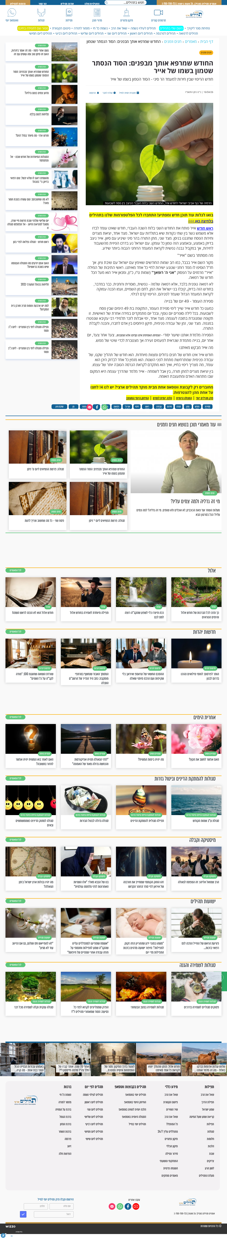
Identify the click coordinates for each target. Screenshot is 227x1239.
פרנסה (68, 1138)
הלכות (211, 1146)
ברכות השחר (65, 1131)
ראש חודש (205, 228)
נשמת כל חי (100, 28)
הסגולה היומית (184, 398)
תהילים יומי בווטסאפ (135, 1094)
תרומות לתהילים (18, 4)
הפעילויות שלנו (92, 4)
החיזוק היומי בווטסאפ (135, 1102)
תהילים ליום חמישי (40, 33)
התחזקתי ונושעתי (169, 1161)
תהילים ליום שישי (94, 1138)
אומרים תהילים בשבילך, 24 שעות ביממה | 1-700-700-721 (189, 4)
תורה (178, 406)
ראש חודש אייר (147, 407)
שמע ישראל (208, 1109)
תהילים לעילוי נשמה (143, 28)
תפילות (209, 1087)
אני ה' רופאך (127, 407)
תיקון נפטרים (171, 1138)
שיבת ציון (59, 406)
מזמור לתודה (82, 28)
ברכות (67, 1087)
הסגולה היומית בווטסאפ (134, 1116)
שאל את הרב (119, 28)
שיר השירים (172, 1109)
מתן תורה (188, 407)
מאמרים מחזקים (170, 1175)
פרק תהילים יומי (204, 398)
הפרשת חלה (65, 1153)
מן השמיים (73, 407)
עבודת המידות (159, 407)
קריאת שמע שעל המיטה (201, 1116)
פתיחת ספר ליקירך (198, 28)
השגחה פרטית (170, 1168)
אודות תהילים (67, 4)
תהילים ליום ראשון (141, 33)
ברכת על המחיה (63, 1109)
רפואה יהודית (116, 407)
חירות (169, 406)
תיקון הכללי (172, 1146)
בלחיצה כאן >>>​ (200, 221)
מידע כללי (171, 1087)
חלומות (210, 1138)
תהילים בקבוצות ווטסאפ (130, 1087)
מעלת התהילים (206, 1175)
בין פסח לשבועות (85, 407)
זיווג (69, 1146)
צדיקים (210, 1161)
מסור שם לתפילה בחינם (33, 28)
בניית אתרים (18, 1232)
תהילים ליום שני (117, 33)
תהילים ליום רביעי (66, 33)
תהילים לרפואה (188, 33)
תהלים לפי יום (94, 1087)
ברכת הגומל (65, 1116)
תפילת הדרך (207, 1102)
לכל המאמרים (15, 570)
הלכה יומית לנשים (162, 398)
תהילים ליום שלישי (92, 33)
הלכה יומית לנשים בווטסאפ (132, 1109)
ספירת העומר (207, 407)
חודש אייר (197, 407)
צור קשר (43, 4)
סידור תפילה (171, 1153)
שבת (211, 1153)
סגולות (210, 1131)
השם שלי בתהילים (171, 28)
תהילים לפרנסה (165, 33)
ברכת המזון (65, 1124)
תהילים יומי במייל (137, 1124)
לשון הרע (209, 1168)
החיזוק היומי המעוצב (137, 398)
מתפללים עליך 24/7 (168, 1131)
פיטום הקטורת (61, 28)
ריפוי (137, 406)
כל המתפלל (172, 1124)
